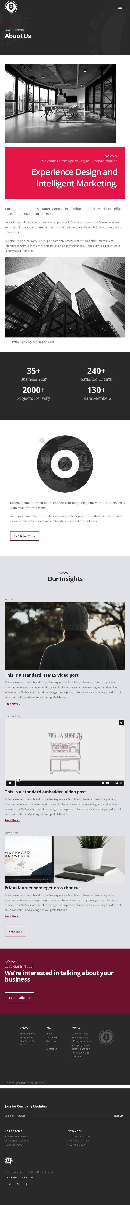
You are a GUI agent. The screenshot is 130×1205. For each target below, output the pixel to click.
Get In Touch (22, 536)
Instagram (10, 1184)
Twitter (18, 1184)
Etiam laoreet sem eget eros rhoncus (43, 888)
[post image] (65, 859)
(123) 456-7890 (13, 1144)
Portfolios (51, 1041)
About (49, 1033)
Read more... (12, 703)
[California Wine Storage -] (11, 7)
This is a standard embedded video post (45, 792)
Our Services (52, 1037)
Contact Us (51, 1048)
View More (15, 931)
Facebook (26, 1184)
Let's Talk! (17, 998)
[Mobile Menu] (120, 7)
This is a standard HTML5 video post (42, 675)
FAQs (48, 1045)
